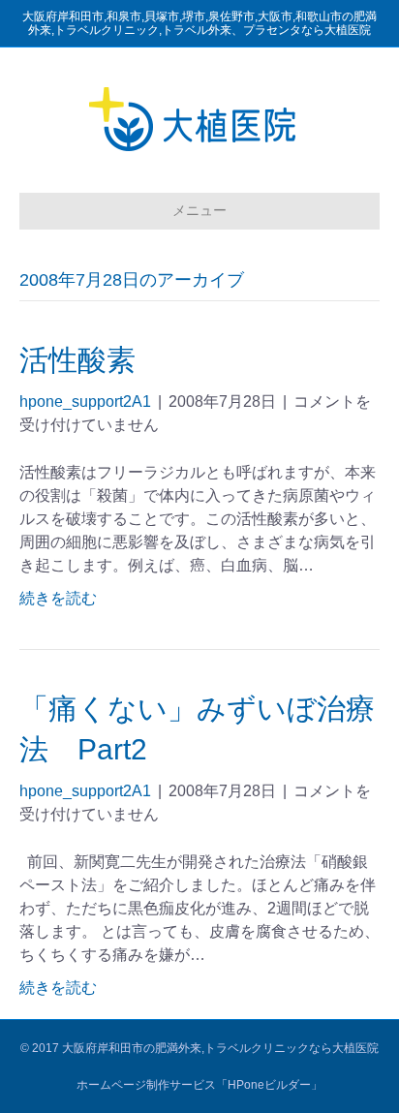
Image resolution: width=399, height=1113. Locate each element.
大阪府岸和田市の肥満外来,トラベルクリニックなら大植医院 (220, 1048)
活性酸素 (77, 360)
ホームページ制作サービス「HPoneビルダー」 (199, 1085)
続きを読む (58, 598)
